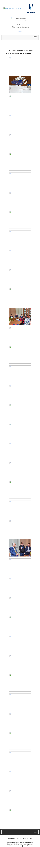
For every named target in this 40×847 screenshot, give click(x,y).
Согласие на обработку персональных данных (20, 842)
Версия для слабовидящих (21, 27)
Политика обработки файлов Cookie (20, 846)
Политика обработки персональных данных (20, 844)
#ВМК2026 (20, 24)
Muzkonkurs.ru (12, 838)
